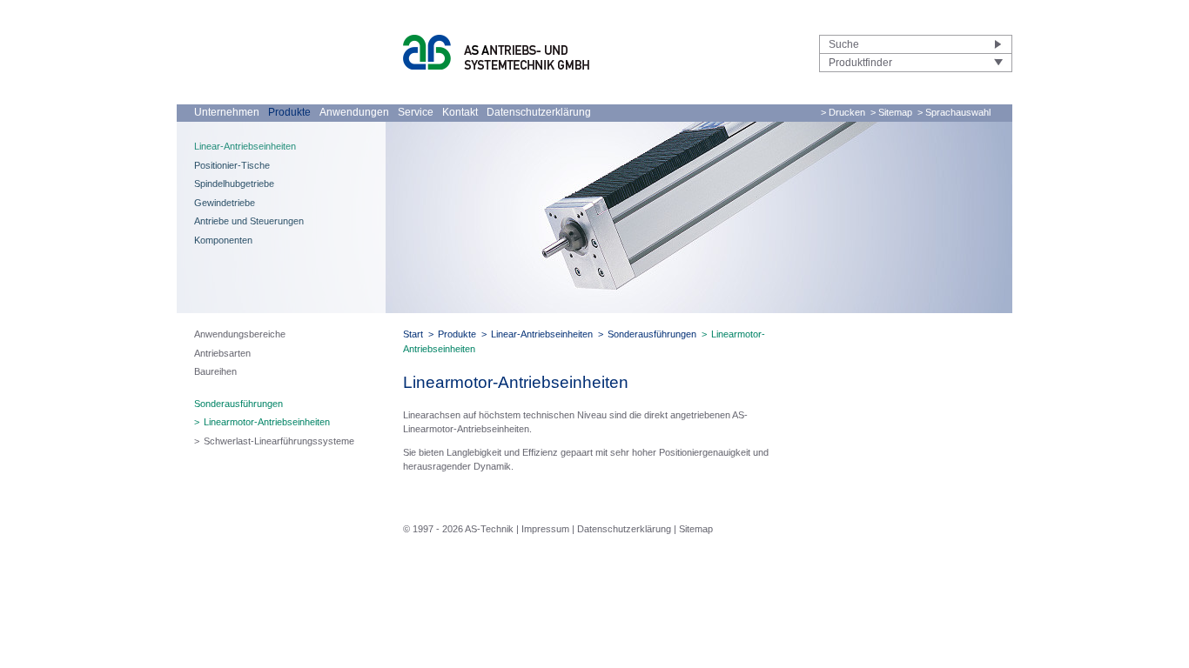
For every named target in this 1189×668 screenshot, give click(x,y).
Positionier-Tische (232, 165)
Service (415, 112)
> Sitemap (891, 112)
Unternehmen (226, 112)
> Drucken (843, 112)
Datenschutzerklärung (539, 112)
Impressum (545, 529)
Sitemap (696, 529)
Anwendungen (354, 112)
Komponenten (223, 240)
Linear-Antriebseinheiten (245, 146)
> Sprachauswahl (954, 112)
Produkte (289, 112)
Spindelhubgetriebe (234, 183)
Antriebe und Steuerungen (249, 221)
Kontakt (460, 112)
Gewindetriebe (224, 202)
